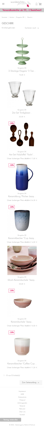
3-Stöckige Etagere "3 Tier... (22, 71)
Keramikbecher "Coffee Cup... (22, 363)
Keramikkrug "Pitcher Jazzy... (22, 196)
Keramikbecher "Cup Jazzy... (22, 238)
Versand (22, 406)
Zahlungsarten (22, 403)
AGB (22, 394)
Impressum (22, 391)
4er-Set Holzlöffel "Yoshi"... (22, 154)
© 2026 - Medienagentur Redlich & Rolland (22, 425)
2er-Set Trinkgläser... (22, 113)
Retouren (22, 409)
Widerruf (22, 400)
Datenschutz (22, 397)
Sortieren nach (32, 28)
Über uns (22, 412)
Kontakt (22, 415)
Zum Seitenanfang (31, 382)
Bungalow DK (22, 68)
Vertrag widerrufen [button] (10, 420)
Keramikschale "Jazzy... (22, 322)
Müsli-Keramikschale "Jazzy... (22, 280)
